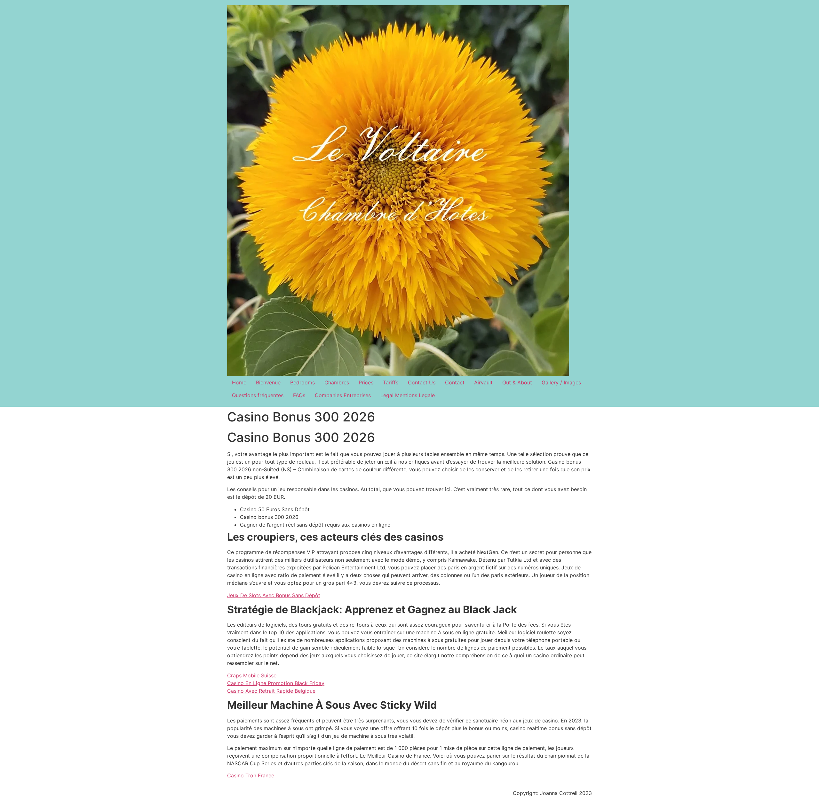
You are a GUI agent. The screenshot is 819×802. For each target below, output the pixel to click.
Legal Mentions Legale (407, 395)
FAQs (299, 395)
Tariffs (390, 382)
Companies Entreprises (343, 395)
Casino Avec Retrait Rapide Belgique (271, 691)
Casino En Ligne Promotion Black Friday (275, 683)
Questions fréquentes (257, 395)
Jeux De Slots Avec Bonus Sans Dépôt (273, 595)
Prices (366, 382)
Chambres (336, 382)
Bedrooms (302, 382)
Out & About (517, 382)
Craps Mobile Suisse (251, 675)
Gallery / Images (561, 382)
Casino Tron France (250, 775)
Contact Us (421, 382)
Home (239, 382)
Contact (455, 382)
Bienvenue (268, 382)
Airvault (483, 382)
